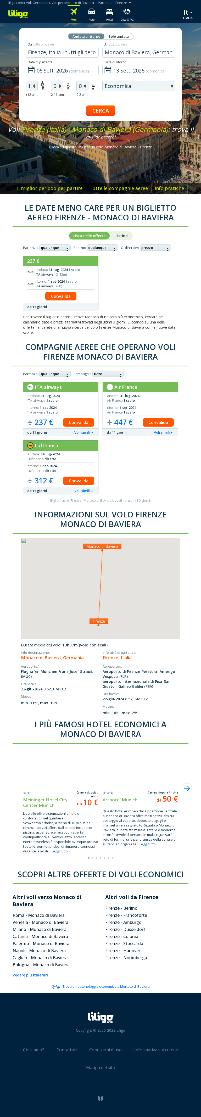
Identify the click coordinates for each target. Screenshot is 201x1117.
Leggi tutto (60, 851)
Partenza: (30, 247)
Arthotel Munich (120, 800)
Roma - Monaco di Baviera (39, 915)
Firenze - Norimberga (126, 957)
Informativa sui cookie (156, 1050)
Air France (125, 387)
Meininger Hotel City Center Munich (45, 802)
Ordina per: (130, 247)
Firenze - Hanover (122, 950)
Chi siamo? (33, 1050)
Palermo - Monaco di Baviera (41, 943)
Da (41, 44)
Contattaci (67, 1050)
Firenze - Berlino (121, 908)
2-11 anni (58, 94)
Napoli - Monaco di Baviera (39, 950)
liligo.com (15, 2)
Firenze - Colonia (121, 936)
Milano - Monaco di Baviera (39, 929)
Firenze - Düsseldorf (125, 929)
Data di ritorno (115, 62)
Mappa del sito (100, 1067)
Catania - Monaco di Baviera (40, 936)
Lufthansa (46, 445)
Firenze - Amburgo (123, 922)
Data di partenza (40, 62)
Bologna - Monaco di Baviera (41, 965)
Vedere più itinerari (30, 975)
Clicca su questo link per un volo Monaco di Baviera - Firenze (100, 146)
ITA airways (48, 387)
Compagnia (83, 373)
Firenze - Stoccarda (124, 943)
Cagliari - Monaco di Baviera (40, 957)
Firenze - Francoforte (126, 915)
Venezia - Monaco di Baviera (40, 922)
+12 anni (32, 94)
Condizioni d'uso (105, 1050)
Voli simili (82, 432)
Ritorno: (80, 247)
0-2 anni (82, 94)
